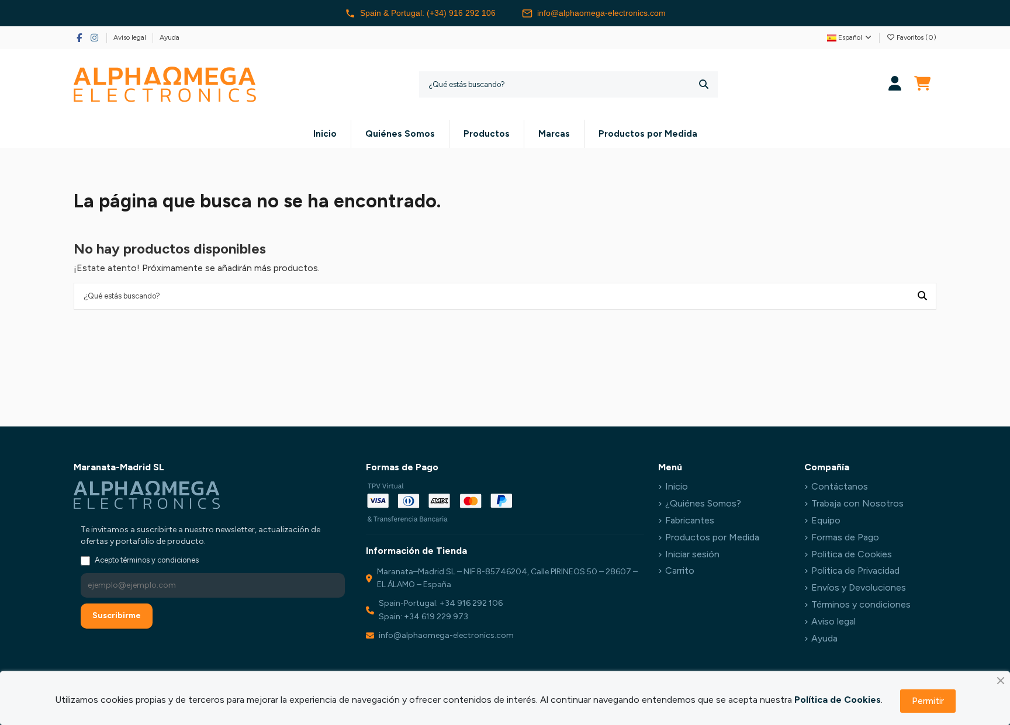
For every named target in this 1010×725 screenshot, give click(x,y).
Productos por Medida (712, 537)
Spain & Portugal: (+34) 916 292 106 (428, 13)
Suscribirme (116, 615)
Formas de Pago (845, 537)
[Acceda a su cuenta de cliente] (895, 84)
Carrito (679, 570)
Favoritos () (915, 37)
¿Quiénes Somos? (703, 503)
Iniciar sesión (692, 554)
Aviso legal (130, 37)
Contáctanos (839, 486)
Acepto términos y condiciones (147, 560)
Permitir (928, 700)
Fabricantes (689, 520)
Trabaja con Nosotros (857, 503)
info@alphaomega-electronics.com (601, 13)
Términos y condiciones (861, 604)
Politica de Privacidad (855, 570)
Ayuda (169, 37)
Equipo (825, 520)
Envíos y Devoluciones (858, 587)
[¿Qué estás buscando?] (704, 84)
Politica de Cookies (851, 554)
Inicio (676, 486)
